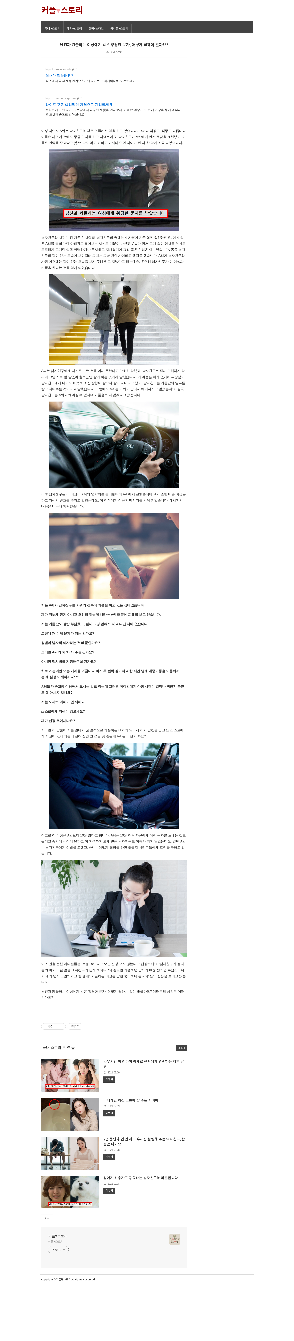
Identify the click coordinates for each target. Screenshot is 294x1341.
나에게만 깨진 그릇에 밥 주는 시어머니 (132, 1100)
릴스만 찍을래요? (59, 76)
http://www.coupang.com (60, 98)
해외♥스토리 (74, 28)
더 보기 (181, 1047)
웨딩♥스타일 (96, 28)
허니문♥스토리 (119, 28)
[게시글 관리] (61, 1026)
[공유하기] (56, 1026)
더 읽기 (109, 1079)
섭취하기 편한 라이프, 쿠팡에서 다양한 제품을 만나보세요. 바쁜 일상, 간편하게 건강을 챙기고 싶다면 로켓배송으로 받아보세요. (113, 112)
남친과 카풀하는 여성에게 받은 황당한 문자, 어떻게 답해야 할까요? (114, 45)
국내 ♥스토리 (52, 28)
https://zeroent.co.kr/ (57, 69)
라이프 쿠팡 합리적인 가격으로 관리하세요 (78, 105)
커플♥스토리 (58, 1236)
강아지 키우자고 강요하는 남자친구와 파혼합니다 (140, 1178)
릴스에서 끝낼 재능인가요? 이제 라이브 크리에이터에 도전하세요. (90, 81)
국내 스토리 (116, 52)
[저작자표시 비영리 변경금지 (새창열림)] (88, 1026)
